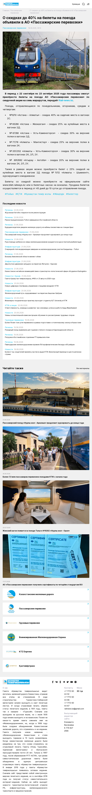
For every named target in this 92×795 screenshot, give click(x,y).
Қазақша (76, 4)
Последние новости (14, 203)
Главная (6, 10)
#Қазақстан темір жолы (37, 194)
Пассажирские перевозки (16, 11)
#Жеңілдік (58, 194)
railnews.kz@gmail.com (74, 709)
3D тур (80, 691)
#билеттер (72, 194)
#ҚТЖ (19, 194)
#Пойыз (9, 194)
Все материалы (83, 368)
